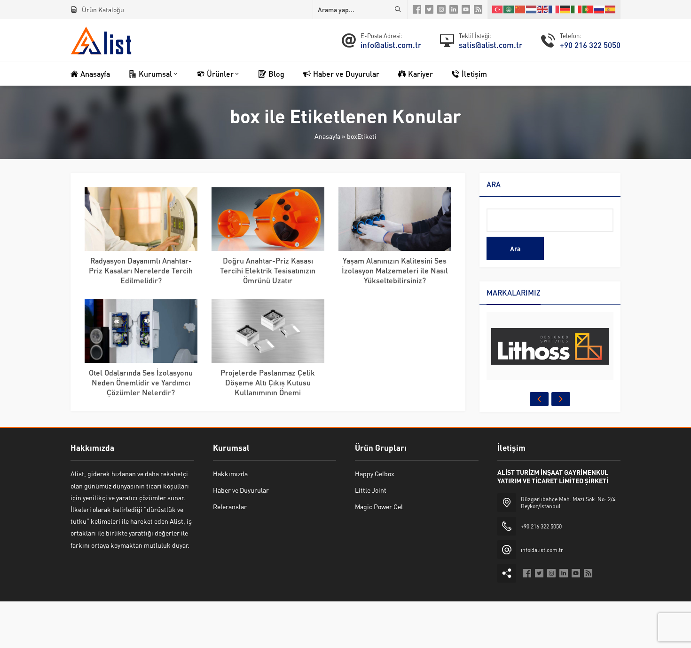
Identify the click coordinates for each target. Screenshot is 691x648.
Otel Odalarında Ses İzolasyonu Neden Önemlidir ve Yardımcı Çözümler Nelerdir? (141, 382)
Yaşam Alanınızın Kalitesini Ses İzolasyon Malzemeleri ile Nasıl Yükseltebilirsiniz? (395, 270)
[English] (543, 9)
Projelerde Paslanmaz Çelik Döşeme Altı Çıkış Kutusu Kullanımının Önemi (267, 382)
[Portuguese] (588, 9)
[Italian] (576, 9)
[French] (554, 9)
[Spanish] (610, 9)
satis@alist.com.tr (490, 45)
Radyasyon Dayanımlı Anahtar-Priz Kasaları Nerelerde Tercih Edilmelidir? (141, 270)
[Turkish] (497, 9)
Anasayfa (327, 136)
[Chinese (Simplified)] (520, 9)
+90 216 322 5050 (590, 45)
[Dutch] (531, 9)
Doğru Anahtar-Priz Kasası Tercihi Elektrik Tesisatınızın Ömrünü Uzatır (267, 270)
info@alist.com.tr (391, 45)
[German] (565, 9)
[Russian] (599, 9)
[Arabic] (509, 9)
